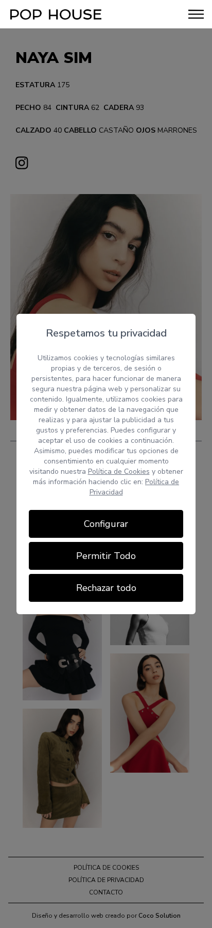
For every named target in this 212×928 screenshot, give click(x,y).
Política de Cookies (119, 471)
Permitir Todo (106, 556)
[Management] (55, 14)
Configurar (106, 524)
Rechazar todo (106, 588)
